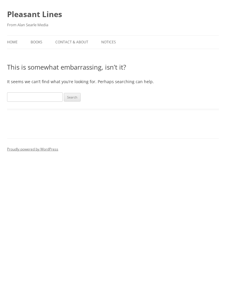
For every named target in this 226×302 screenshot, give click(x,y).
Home (12, 42)
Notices (108, 42)
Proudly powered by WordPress (32, 149)
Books (36, 42)
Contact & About (71, 42)
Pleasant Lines (34, 14)
